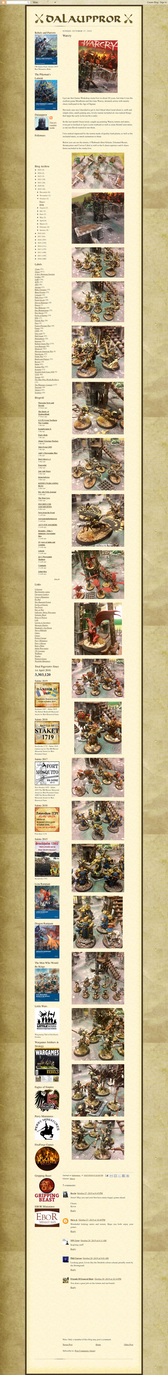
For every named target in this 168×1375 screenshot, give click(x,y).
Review (37, 361)
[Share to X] (119, 1175)
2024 (40, 173)
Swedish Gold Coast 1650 (44, 372)
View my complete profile (53, 125)
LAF (36, 620)
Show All (56, 579)
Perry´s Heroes (40, 643)
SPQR (41, 204)
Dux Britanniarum (42, 310)
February (43, 227)
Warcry (42, 201)
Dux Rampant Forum (43, 602)
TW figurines (40, 651)
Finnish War (39, 320)
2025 (40, 170)
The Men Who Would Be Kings (47, 379)
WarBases (38, 653)
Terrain (37, 377)
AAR (37, 279)
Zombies (38, 392)
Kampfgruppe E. (45, 429)
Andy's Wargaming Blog (48, 453)
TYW (37, 374)
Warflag (38, 656)
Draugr (37, 305)
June (42, 214)
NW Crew (75, 1240)
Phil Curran (76, 1258)
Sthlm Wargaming (42, 648)
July (41, 211)
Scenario (38, 369)
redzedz (41, 551)
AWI (36, 284)
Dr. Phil (38, 599)
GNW (37, 331)
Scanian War (39, 366)
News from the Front (46, 512)
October (43, 198)
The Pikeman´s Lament (43, 385)
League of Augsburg (43, 622)
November (44, 195)
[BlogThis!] (115, 1175)
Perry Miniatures (41, 640)
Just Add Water (44, 471)
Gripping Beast (40, 615)
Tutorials (38, 387)
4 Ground (38, 589)
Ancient (38, 287)
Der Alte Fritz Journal (47, 492)
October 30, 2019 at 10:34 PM (107, 1278)
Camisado (42, 565)
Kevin (73, 1193)
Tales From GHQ (45, 447)
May (42, 217)
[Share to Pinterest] (127, 1175)
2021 (40, 182)
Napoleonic (39, 354)
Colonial (38, 295)
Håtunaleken (39, 338)
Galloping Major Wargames (45, 612)
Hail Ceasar (39, 336)
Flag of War (39, 609)
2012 (40, 252)
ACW (37, 282)
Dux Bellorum (40, 307)
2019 (40, 189)
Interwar (38, 341)
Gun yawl (38, 333)
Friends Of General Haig (82, 1278)
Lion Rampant (40, 346)
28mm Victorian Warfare (48, 441)
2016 (40, 239)
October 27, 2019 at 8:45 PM (90, 1193)
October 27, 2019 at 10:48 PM (92, 1219)
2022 (40, 179)
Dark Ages (39, 297)
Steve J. (74, 1219)
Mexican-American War (44, 351)
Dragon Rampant (41, 302)
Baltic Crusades (40, 289)
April (42, 220)
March (42, 224)
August (43, 207)
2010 (40, 258)
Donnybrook (40, 300)
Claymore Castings (42, 594)
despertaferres (44, 477)
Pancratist (42, 465)
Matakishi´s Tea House (43, 628)
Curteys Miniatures (42, 597)
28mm (37, 271)
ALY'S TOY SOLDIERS (47, 524)
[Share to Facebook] (123, 1175)
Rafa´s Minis (39, 645)
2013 (40, 249)
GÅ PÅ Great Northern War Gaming (47, 421)
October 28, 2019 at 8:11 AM (93, 1240)
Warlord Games (41, 658)
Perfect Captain (40, 638)
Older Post (128, 1344)
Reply (73, 1210)
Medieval (38, 348)
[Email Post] (107, 1175)
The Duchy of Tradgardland (43, 413)
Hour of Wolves (41, 617)
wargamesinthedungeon (47, 518)
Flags (37, 323)
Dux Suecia (39, 312)
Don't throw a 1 (44, 459)
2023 (40, 176)
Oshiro (37, 633)
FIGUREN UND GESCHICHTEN (45, 505)
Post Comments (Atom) (85, 1350)
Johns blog (42, 571)
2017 (40, 236)
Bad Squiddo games (42, 591)
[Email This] (111, 1175)
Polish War (39, 356)
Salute (37, 364)
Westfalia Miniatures (42, 661)
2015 (40, 243)
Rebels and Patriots (42, 359)
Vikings (38, 390)
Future (37, 328)
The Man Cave (44, 498)
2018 (40, 233)
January (43, 230)
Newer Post (68, 1344)
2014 (40, 246)
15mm (37, 269)
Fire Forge (39, 607)
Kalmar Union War (42, 343)
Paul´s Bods (42, 435)
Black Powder (40, 292)
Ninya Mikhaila (41, 630)
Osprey (37, 635)
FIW (36, 318)
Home (98, 1344)
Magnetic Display (41, 625)
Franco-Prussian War (43, 325)
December (44, 192)
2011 (40, 255)
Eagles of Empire (41, 604)
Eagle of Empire (41, 315)
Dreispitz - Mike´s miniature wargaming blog (46, 533)
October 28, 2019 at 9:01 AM (96, 1258)
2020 (40, 185)
